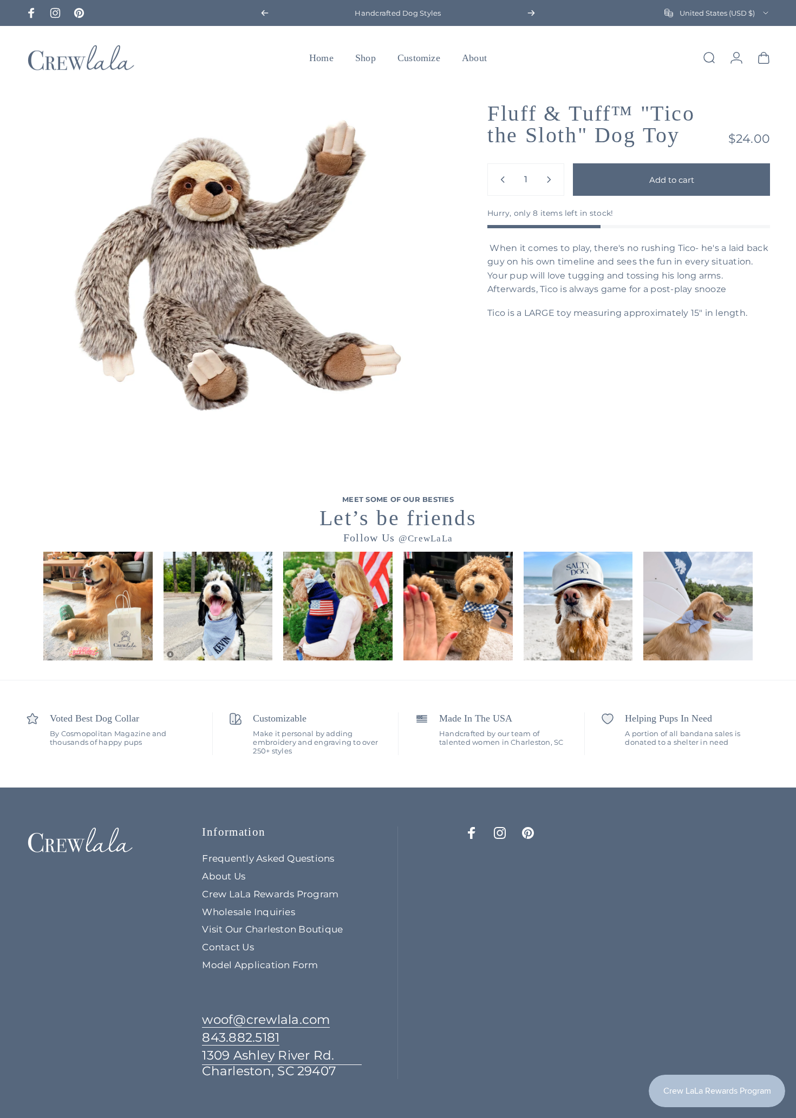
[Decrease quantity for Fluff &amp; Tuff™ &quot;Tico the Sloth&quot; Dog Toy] (500, 179)
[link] (282, 1063)
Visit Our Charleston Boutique (272, 929)
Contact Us (227, 947)
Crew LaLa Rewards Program (270, 894)
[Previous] (265, 13)
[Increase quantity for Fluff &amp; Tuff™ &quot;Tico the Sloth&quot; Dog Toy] (551, 179)
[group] (98, 606)
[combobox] (717, 13)
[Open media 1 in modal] (238, 266)
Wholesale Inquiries (248, 912)
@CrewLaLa (426, 538)
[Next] (531, 13)
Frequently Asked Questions (268, 858)
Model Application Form (260, 965)
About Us (223, 876)
